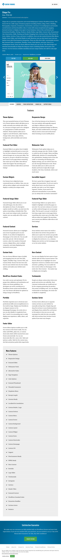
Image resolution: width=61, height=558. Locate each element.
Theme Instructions (28, 104)
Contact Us (21, 547)
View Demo (47, 58)
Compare (19, 104)
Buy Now (30, 58)
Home (7, 547)
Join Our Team (29, 547)
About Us (13, 547)
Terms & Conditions (40, 547)
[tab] (12, 104)
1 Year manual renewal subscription (17, 17)
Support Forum (47, 104)
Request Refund (30, 539)
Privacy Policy (51, 547)
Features (12, 104)
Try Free (13, 58)
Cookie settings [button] (5, 556)
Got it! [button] (12, 556)
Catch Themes (10, 4)
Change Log (38, 104)
